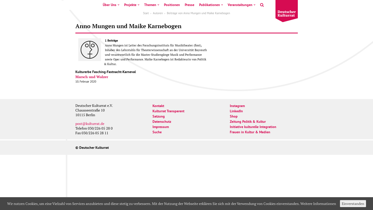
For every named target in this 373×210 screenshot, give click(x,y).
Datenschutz (162, 121)
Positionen (172, 5)
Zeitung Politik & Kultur (248, 121)
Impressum (161, 127)
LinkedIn (236, 111)
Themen (150, 5)
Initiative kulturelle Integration (253, 127)
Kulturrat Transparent (168, 111)
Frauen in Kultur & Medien (250, 132)
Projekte (130, 5)
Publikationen (209, 5)
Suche (157, 132)
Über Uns (109, 5)
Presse (189, 5)
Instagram (237, 106)
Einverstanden (353, 203)
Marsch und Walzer (91, 76)
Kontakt (158, 106)
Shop (234, 116)
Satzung (159, 116)
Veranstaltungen (240, 5)
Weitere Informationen (318, 203)
